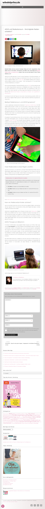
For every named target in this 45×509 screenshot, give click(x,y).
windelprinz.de (11, 2)
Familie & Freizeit (26, 287)
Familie (29, 415)
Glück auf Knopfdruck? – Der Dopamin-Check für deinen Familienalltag (17, 357)
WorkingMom (30, 423)
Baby (11, 414)
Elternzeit (5, 415)
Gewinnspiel (6, 418)
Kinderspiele (32, 418)
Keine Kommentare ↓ (9, 35)
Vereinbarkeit (7, 423)
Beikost (23, 414)
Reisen (17, 421)
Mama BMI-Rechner (6, 482)
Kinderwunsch (7, 420)
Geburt (18, 417)
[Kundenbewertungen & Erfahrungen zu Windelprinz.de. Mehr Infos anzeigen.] (10, 439)
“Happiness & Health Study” (30, 105)
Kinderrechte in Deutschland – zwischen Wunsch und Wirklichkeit (15, 359)
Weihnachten (18, 423)
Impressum (19, 500)
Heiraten (11, 418)
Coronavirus (37, 414)
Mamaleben (27, 420)
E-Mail (7, 320)
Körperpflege (20, 420)
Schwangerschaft (30, 421)
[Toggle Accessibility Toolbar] (3, 506)
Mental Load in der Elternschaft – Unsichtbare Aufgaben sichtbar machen (17, 364)
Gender (21, 417)
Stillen (38, 421)
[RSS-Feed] (38, 505)
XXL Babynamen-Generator (8, 483)
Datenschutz (29, 500)
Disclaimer (24, 500)
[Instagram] (41, 505)
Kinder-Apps (21, 79)
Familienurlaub (36, 415)
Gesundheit (36, 417)
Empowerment (9, 415)
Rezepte (21, 421)
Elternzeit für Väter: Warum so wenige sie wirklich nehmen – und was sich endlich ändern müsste (21, 355)
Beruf (27, 414)
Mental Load (5, 421)
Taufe (40, 421)
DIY (40, 414)
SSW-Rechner (5, 479)
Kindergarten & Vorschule (18, 418)
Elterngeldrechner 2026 (7, 484)
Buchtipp (32, 414)
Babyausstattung (17, 414)
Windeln (23, 423)
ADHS (29, 85)
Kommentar (8, 299)
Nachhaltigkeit (11, 421)
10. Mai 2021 (19, 34)
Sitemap (34, 500)
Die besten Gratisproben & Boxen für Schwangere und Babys (15, 366)
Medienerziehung (35, 420)
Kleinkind (14, 420)
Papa (15, 421)
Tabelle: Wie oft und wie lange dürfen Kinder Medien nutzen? (17, 199)
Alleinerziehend (6, 414)
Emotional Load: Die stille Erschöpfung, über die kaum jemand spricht (16, 353)
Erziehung (38, 287)
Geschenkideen (27, 417)
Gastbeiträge (12, 417)
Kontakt (14, 500)
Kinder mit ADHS (13, 120)
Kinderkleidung (26, 418)
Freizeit (5, 417)
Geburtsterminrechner (13, 479)
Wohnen (26, 423)
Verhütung (13, 423)
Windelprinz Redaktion (10, 34)
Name (7, 315)
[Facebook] (32, 505)
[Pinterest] (35, 505)
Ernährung (16, 415)
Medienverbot (34, 211)
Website (7, 324)
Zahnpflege (35, 423)
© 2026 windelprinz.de (7, 500)
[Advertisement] (22, 17)
